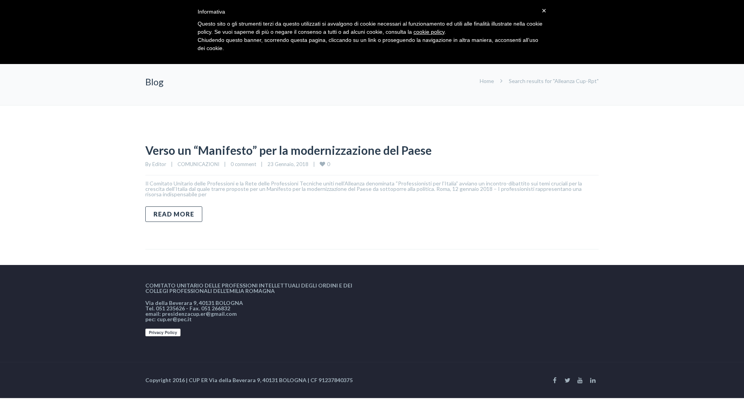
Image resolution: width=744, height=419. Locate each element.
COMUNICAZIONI (198, 164)
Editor (159, 164)
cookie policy (428, 32)
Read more (173, 214)
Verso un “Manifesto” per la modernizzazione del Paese (288, 150)
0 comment (243, 164)
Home (487, 81)
